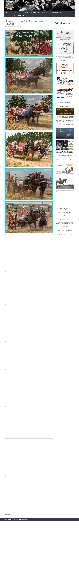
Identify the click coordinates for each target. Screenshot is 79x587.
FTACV (12, 514)
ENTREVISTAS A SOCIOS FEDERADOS (13, 15)
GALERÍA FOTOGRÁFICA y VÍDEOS (24, 12)
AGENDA (14, 12)
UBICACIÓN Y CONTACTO (55, 12)
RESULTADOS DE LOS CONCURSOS (40, 12)
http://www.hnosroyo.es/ (65, 60)
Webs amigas (24, 15)
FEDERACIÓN (8, 12)
